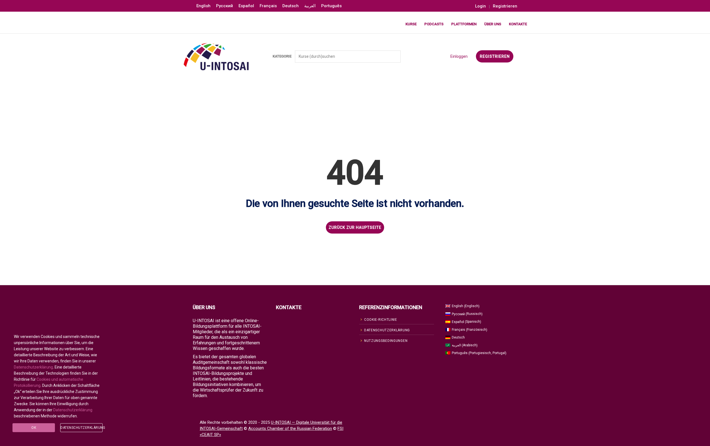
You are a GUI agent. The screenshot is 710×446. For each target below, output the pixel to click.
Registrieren (505, 6)
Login (480, 6)
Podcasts (433, 24)
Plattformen (463, 24)
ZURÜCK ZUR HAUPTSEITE (355, 227)
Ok (33, 428)
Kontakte (518, 24)
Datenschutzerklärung (33, 367)
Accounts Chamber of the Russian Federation (290, 428)
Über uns (492, 24)
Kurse (411, 24)
